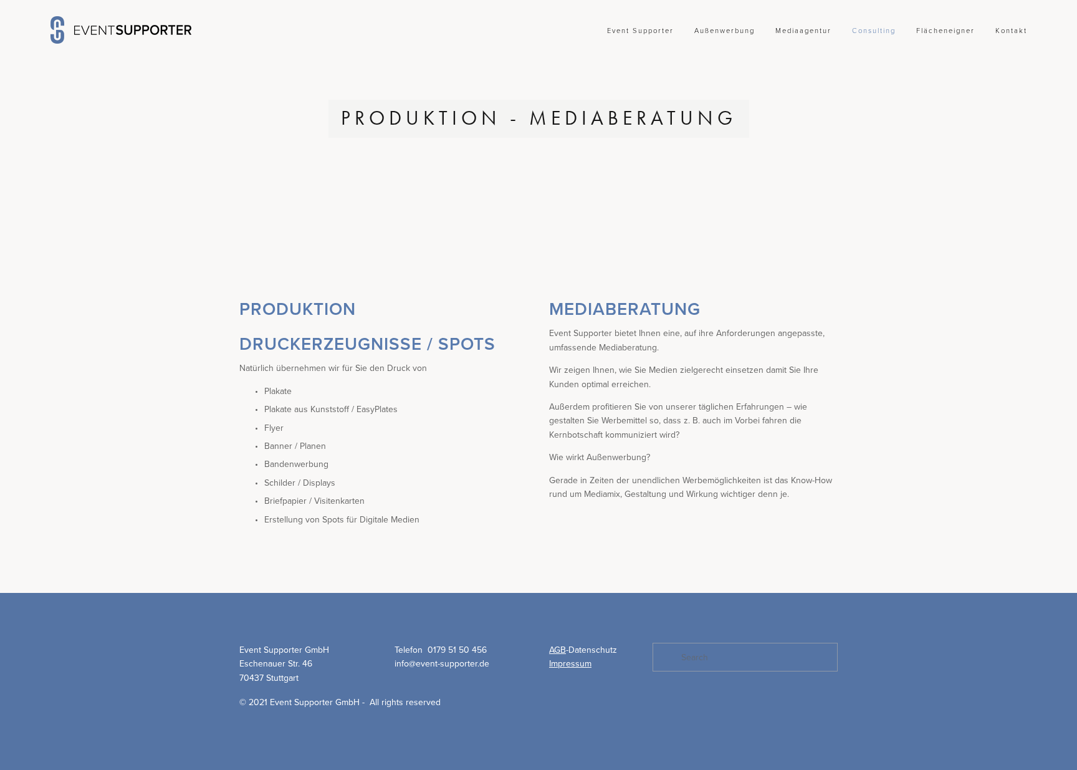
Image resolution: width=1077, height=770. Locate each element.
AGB (557, 649)
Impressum (570, 663)
